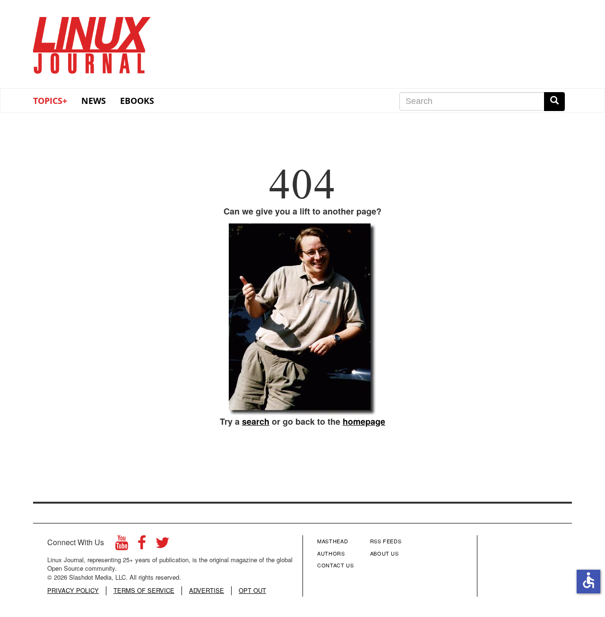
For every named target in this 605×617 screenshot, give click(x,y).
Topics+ (50, 100)
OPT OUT (252, 590)
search (255, 421)
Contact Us (335, 565)
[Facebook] (142, 545)
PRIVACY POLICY (73, 590)
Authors (331, 553)
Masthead (332, 541)
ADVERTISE (206, 590)
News (93, 100)
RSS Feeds (386, 541)
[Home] (92, 42)
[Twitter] (163, 545)
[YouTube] (121, 545)
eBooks (137, 100)
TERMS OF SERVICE (143, 590)
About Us (384, 553)
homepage (364, 421)
